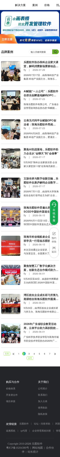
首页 (7, 353)
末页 (30, 357)
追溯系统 (10, 431)
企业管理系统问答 (41, 431)
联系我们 (42, 395)
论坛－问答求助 (42, 424)
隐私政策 (42, 414)
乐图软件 (24, 424)
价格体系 (10, 388)
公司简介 (42, 388)
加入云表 (42, 401)
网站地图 (37, 447)
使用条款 (42, 407)
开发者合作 (12, 395)
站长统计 (33, 451)
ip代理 (23, 431)
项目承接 (10, 401)
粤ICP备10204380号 (17, 447)
